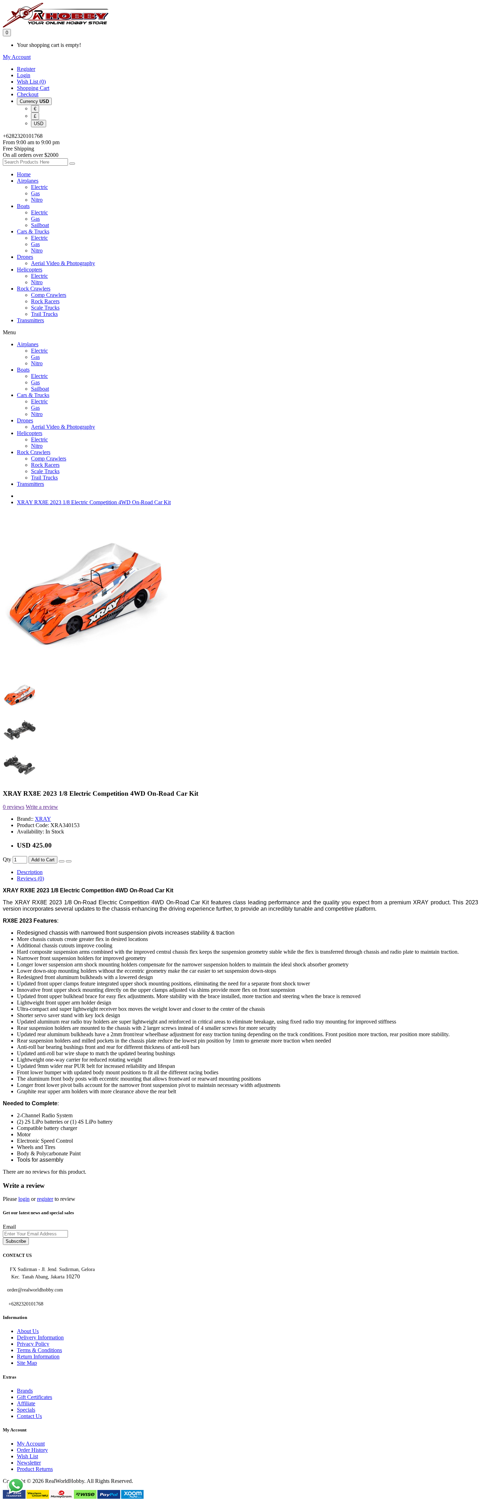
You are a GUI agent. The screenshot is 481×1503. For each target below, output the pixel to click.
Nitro (37, 200)
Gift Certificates (34, 1397)
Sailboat (40, 225)
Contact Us (29, 1416)
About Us (28, 1331)
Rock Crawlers (33, 289)
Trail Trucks (44, 314)
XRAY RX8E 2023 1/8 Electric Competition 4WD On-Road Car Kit (94, 502)
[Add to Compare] (68, 861)
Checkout (27, 94)
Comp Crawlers (48, 295)
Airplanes (27, 181)
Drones (25, 257)
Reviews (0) (30, 878)
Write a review (42, 807)
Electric (39, 187)
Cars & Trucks (33, 231)
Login (23, 75)
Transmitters (30, 320)
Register (26, 69)
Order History (32, 1450)
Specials (26, 1410)
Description (30, 872)
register (45, 1199)
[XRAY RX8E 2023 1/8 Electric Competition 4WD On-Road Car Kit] (85, 675)
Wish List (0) (31, 82)
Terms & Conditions (39, 1350)
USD (38, 123)
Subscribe (16, 1241)
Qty (7, 859)
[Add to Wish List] (61, 861)
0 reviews (13, 807)
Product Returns (35, 1469)
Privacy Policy (33, 1344)
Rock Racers (45, 301)
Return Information (38, 1357)
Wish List (27, 1456)
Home (24, 174)
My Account (31, 1444)
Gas (35, 193)
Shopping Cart (33, 88)
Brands (25, 1391)
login (24, 1199)
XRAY (43, 819)
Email (9, 1227)
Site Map (27, 1363)
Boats (23, 206)
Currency (34, 101)
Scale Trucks (45, 308)
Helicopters (29, 270)
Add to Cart (43, 859)
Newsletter (29, 1463)
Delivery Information (40, 1337)
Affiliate (26, 1403)
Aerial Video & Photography (63, 263)
